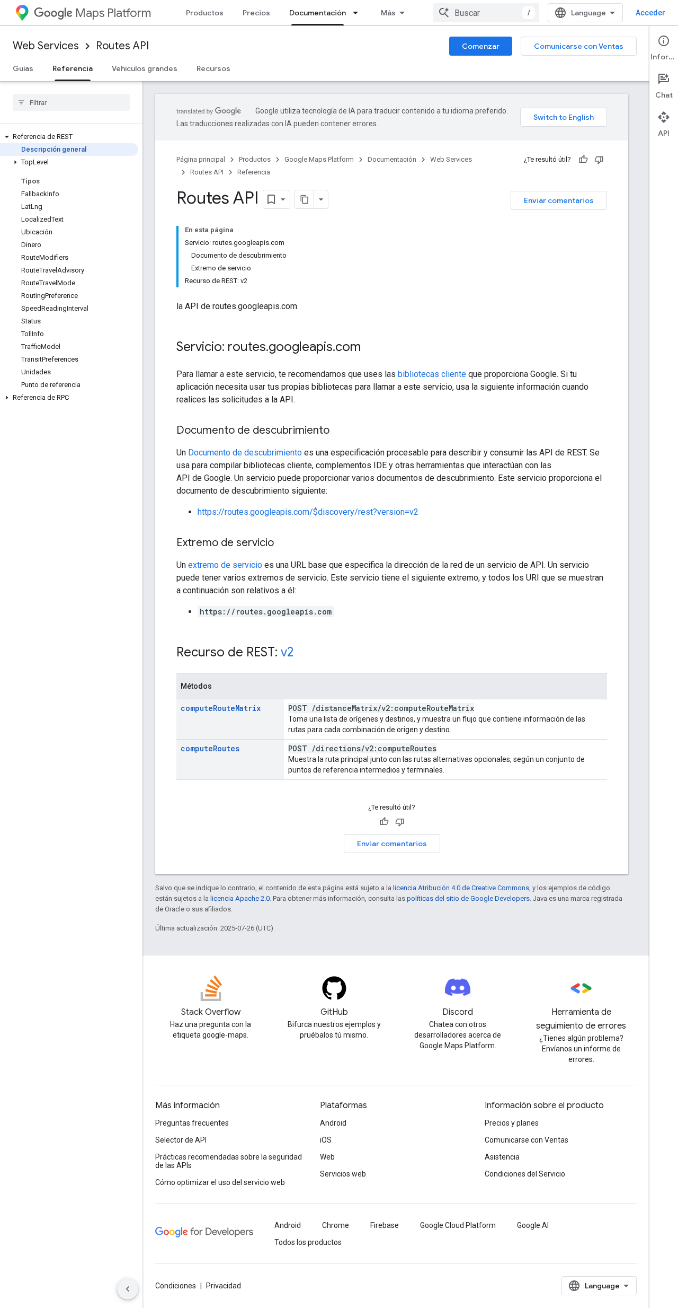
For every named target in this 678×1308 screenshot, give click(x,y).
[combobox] (486, 12)
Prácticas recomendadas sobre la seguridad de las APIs (228, 1161)
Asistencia (502, 1157)
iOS (326, 1140)
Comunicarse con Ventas (578, 46)
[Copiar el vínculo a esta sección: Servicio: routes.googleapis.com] (371, 347)
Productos (205, 12)
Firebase (384, 1225)
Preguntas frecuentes (192, 1123)
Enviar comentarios (559, 200)
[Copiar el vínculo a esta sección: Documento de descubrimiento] (340, 431)
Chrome (335, 1225)
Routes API (122, 45)
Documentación (317, 12)
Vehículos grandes (144, 68)
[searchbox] (71, 102)
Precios (256, 12)
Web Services (46, 45)
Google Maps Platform (319, 159)
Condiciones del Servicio (525, 1174)
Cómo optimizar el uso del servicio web (220, 1182)
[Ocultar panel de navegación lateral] (127, 1289)
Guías (23, 68)
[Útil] (583, 160)
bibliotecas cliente (432, 374)
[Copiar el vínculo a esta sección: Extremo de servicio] (284, 543)
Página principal (200, 159)
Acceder (650, 12)
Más (388, 12)
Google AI (533, 1225)
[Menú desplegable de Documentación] (358, 12)
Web (327, 1157)
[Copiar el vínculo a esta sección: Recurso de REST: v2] (304, 653)
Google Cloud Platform (458, 1225)
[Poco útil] (599, 160)
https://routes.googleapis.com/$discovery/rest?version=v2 (308, 512)
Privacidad (223, 1285)
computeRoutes (210, 748)
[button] (69, 136)
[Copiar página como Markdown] (304, 199)
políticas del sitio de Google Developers (468, 898)
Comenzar (480, 46)
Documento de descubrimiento (245, 452)
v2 (287, 652)
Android (333, 1123)
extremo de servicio (225, 565)
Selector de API (181, 1140)
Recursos (213, 68)
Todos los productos (308, 1242)
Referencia (72, 68)
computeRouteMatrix (221, 708)
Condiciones (175, 1285)
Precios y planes (512, 1123)
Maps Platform (113, 13)
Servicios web (343, 1174)
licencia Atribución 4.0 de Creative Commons (461, 888)
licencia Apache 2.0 (240, 898)
